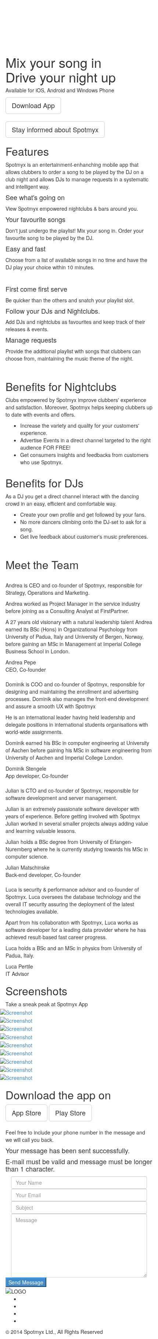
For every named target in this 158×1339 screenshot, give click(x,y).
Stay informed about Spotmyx (55, 129)
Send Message (25, 1282)
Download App (33, 105)
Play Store (70, 1112)
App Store (26, 1112)
